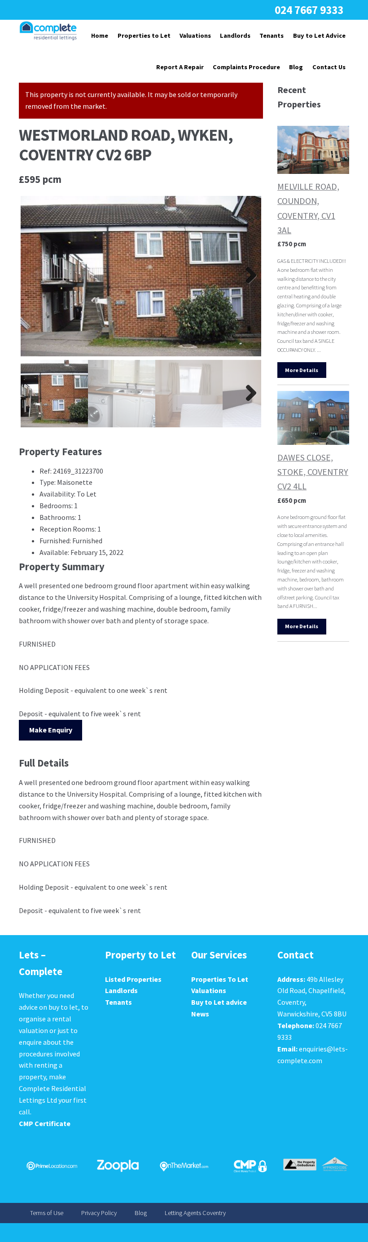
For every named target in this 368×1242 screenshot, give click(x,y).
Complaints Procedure (246, 67)
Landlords (235, 35)
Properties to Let (144, 35)
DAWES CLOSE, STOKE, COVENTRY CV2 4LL (312, 472)
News (200, 1013)
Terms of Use (46, 1213)
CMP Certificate (44, 1123)
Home (99, 35)
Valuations (195, 35)
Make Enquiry (50, 729)
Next (248, 276)
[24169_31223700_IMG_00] (141, 276)
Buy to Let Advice (319, 35)
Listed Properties (133, 979)
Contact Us (329, 67)
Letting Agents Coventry (195, 1213)
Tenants (271, 35)
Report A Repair (180, 67)
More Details (301, 370)
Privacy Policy (99, 1213)
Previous (34, 276)
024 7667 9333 (309, 10)
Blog (296, 67)
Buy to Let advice (219, 1002)
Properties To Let (219, 979)
